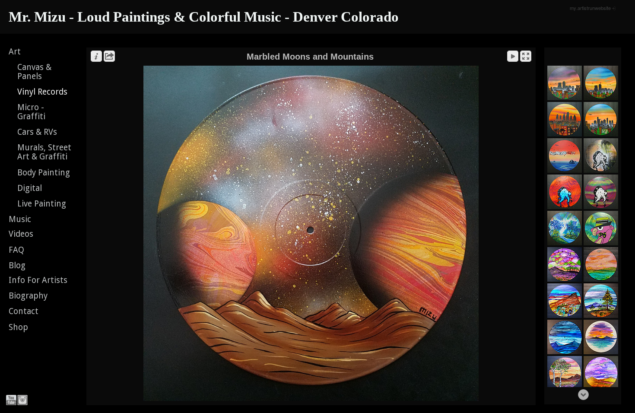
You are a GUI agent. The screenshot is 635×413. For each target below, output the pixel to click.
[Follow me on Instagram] (22, 400)
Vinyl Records (42, 92)
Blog (17, 265)
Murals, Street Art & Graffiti (44, 152)
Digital (29, 188)
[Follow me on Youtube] (11, 400)
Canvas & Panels (34, 71)
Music (20, 219)
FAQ (16, 250)
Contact (23, 311)
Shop (18, 327)
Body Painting (43, 173)
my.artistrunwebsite (590, 7)
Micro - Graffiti (31, 111)
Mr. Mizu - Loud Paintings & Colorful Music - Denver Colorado (204, 17)
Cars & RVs (37, 132)
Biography (28, 296)
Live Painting (41, 204)
